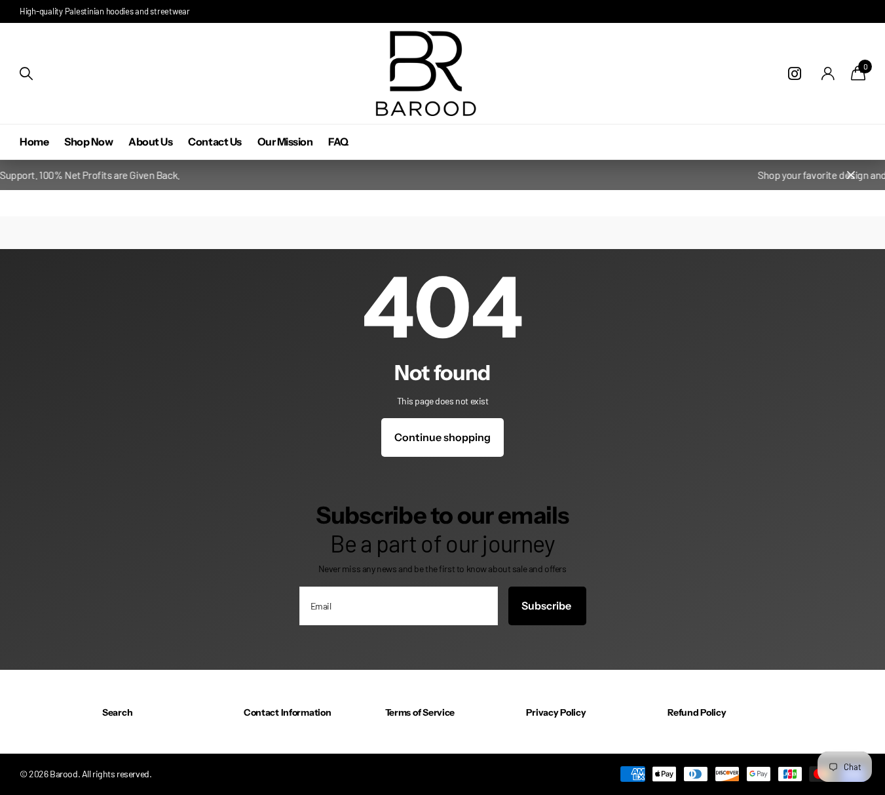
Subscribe (547, 605)
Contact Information (287, 712)
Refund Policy (697, 712)
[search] (26, 73)
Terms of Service (420, 712)
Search (117, 712)
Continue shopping (442, 437)
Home (34, 141)
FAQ (338, 141)
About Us (150, 141)
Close (851, 175)
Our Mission (285, 141)
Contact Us (214, 141)
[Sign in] (828, 73)
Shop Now (88, 141)
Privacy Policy (556, 712)
